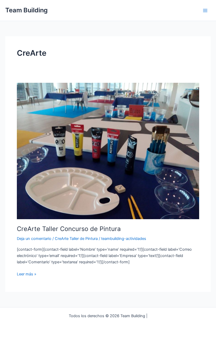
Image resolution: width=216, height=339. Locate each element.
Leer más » (26, 274)
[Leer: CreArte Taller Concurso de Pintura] (108, 150)
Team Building (26, 10)
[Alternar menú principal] (205, 10)
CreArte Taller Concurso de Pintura (69, 229)
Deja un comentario (34, 238)
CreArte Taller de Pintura (76, 238)
